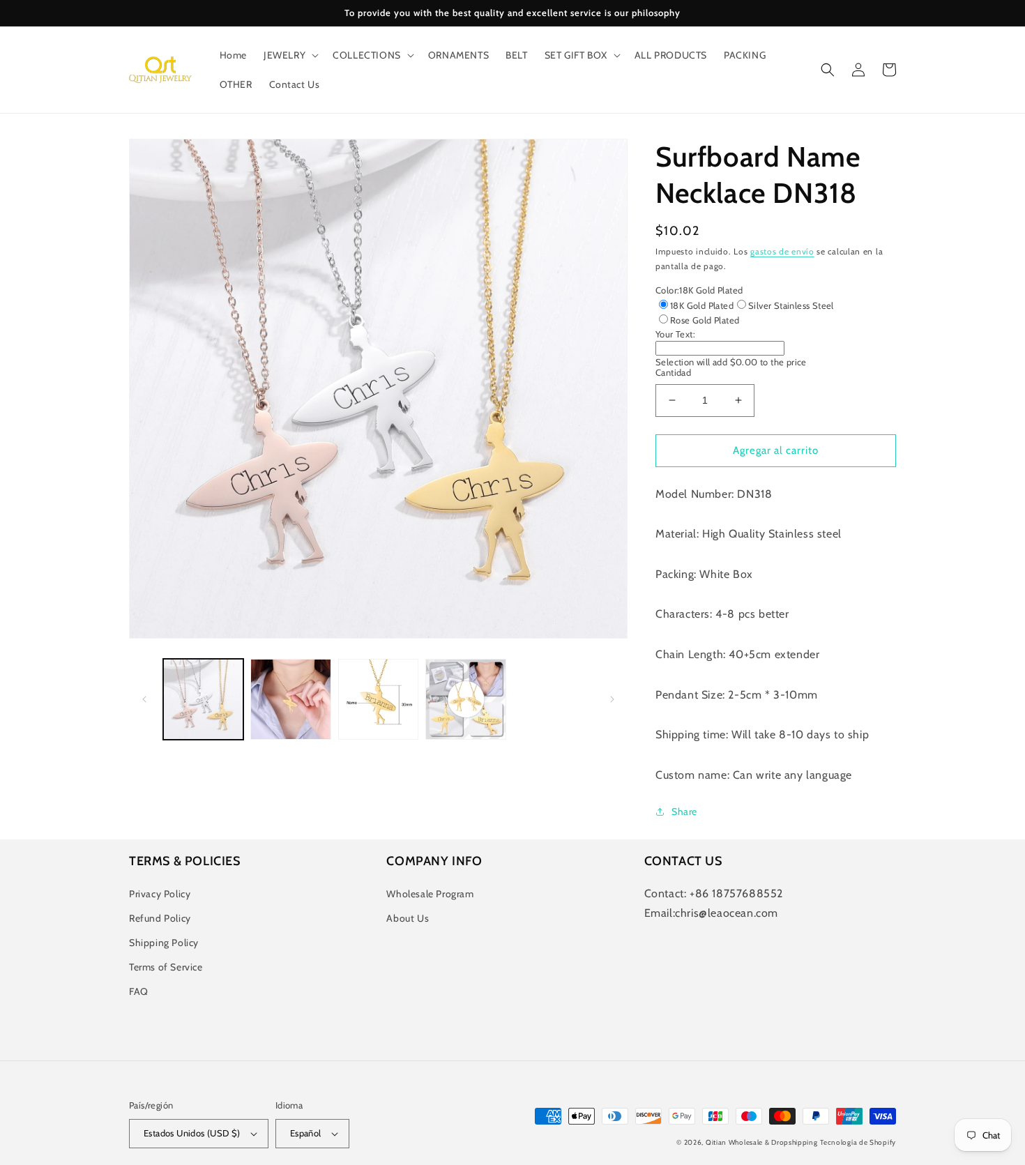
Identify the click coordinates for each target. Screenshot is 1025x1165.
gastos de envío (782, 251)
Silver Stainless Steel (791, 305)
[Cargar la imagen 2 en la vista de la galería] (290, 699)
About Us (407, 918)
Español (305, 1133)
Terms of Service (166, 967)
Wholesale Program (429, 894)
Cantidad (673, 372)
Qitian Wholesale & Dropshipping (762, 1142)
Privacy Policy (159, 894)
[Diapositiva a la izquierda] (144, 699)
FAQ (139, 991)
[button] (289, 55)
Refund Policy (160, 918)
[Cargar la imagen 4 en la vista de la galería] (465, 699)
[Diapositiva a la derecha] (612, 699)
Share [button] (684, 811)
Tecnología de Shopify (858, 1142)
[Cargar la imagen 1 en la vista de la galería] (203, 699)
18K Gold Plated (702, 305)
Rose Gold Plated (704, 320)
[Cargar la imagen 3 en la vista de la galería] (378, 699)
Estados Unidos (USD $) (192, 1133)
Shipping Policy (164, 942)
